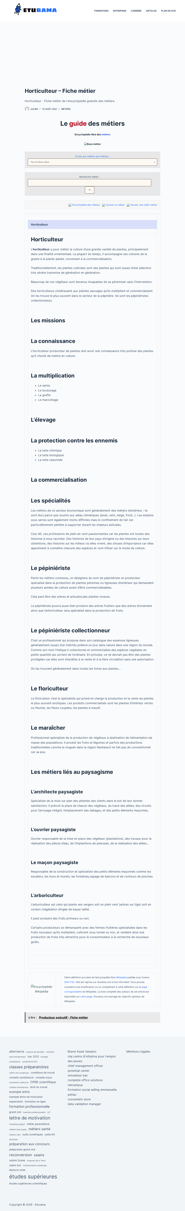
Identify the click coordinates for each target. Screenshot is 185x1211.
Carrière (136, 10)
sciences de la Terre (36, 1160)
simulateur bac (78, 1075)
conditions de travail (43, 1072)
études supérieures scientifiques (28, 1183)
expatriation (16, 1101)
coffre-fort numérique (19, 1073)
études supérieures (33, 1176)
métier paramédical (38, 1124)
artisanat (50, 1052)
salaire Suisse (17, 1160)
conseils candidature (21, 1077)
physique (13, 1139)
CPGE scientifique (43, 1082)
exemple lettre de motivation (26, 1096)
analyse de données (35, 1052)
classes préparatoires (29, 1066)
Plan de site (168, 10)
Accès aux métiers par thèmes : (92, 156)
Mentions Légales (138, 1051)
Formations (101, 10)
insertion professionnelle (34, 1112)
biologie (44, 1057)
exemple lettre (19, 1092)
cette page (86, 996)
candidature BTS (29, 1062)
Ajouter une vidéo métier (143, 204)
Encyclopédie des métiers (86, 204)
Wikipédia (121, 977)
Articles (151, 10)
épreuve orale (17, 1169)
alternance (16, 1051)
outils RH (50, 1134)
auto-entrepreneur (17, 1057)
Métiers (66, 109)
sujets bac (15, 1165)
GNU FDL (69, 982)
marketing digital (17, 1124)
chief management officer (85, 1066)
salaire (39, 1155)
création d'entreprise (18, 1087)
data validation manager (84, 1104)
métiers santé (39, 1129)
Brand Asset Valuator (82, 1051)
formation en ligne (35, 1101)
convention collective (19, 1082)
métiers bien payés (18, 1129)
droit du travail (38, 1087)
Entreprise (119, 10)
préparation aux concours (29, 1144)
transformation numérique (35, 1165)
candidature (14, 1062)
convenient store (79, 1099)
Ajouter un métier (115, 204)
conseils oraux (43, 1077)
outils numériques (32, 1134)
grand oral (15, 1112)
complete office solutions (85, 1080)
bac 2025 (33, 1056)
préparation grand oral (22, 1149)
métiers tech (15, 1135)
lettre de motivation (29, 1118)
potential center (78, 1070)
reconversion (20, 1155)
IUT (49, 1112)
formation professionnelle (29, 1106)
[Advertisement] (92, 59)
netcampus (75, 1085)
